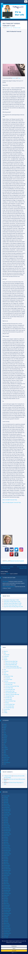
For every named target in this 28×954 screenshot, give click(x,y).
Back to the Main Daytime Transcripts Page (12, 502)
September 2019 (7, 933)
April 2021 (6, 902)
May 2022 (6, 880)
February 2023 (7, 865)
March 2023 (6, 864)
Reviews (7, 702)
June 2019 (6, 936)
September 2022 (7, 874)
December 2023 (7, 849)
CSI (4, 731)
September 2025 (7, 814)
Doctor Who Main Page (10, 689)
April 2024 (6, 842)
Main (5, 751)
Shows (5, 711)
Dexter (5, 737)
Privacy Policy (7, 709)
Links (5, 673)
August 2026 (6, 796)
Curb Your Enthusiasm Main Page (12, 686)
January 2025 (7, 827)
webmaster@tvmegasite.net (9, 586)
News (5, 754)
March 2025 (6, 824)
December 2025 (7, 809)
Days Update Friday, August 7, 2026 (11, 600)
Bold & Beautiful (17, 560)
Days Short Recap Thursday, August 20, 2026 (13, 606)
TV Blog (5, 712)
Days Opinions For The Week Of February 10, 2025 (7, 567)
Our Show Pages (8, 679)
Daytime (5, 659)
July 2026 (6, 797)
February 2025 (7, 826)
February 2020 (7, 925)
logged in (8, 573)
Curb (5, 732)
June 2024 (6, 839)
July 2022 (6, 877)
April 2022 (6, 882)
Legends (5, 747)
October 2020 (7, 912)
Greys (5, 746)
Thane (19, 78)
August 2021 (6, 895)
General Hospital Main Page (11, 664)
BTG (5, 729)
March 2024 (6, 844)
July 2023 (6, 857)
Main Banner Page (9, 676)
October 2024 (7, 832)
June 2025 (6, 819)
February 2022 (7, 885)
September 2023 (7, 854)
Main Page (6, 674)
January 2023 (7, 867)
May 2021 (6, 900)
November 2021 (7, 890)
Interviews (6, 671)
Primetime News (8, 699)
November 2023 (7, 850)
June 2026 (6, 799)
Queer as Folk (7, 757)
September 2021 (7, 893)
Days (5, 734)
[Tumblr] (16, 554)
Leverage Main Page (9, 696)
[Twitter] (16, 549)
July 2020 (6, 917)
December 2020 (7, 908)
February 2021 (7, 905)
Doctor (5, 739)
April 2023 (6, 862)
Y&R (5, 764)
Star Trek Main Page (9, 706)
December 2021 (7, 888)
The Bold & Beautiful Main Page (12, 666)
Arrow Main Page (8, 684)
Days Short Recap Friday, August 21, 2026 (12, 603)
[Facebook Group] (12, 549)
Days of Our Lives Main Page (11, 663)
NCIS (5, 752)
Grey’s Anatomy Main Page (10, 693)
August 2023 (6, 855)
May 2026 (6, 801)
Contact (5, 658)
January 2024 (7, 847)
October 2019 (7, 932)
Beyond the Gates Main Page (11, 661)
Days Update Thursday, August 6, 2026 (12, 601)
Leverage (6, 749)
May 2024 (6, 840)
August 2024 (6, 835)
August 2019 (6, 935)
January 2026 (7, 807)
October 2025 (7, 812)
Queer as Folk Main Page (10, 701)
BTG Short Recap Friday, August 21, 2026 (12, 605)
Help (5, 669)
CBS (15, 561)
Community (6, 656)
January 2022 (7, 887)
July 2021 (6, 897)
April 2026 (6, 802)
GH (4, 744)
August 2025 (6, 816)
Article (5, 726)
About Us (6, 651)
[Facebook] (7, 549)
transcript (22, 561)
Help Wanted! (5, 581)
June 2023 (6, 859)
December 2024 (7, 829)
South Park (6, 759)
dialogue (18, 561)
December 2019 (7, 928)
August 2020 (6, 915)
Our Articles (7, 678)
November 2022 (7, 870)
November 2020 (7, 910)
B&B (6, 560)
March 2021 (6, 903)
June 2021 (6, 898)
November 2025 (7, 811)
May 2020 (6, 920)
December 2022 (7, 869)
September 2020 (7, 913)
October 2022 (7, 872)
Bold (13, 560)
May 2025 (6, 821)
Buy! (5, 653)
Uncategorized (7, 762)
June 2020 (6, 918)
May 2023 (6, 860)
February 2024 (7, 845)
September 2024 (7, 834)
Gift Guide (7, 654)
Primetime (6, 681)
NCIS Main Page (8, 698)
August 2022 (6, 875)
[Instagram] (21, 549)
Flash (5, 742)
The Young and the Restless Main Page (13, 668)
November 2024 (7, 830)
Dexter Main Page (9, 688)
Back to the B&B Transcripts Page (10, 500)
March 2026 (6, 804)
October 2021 (7, 892)
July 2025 (6, 817)
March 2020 (6, 923)
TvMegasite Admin (17, 27)
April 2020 (6, 922)
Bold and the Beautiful (10, 561)
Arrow (5, 724)
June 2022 (6, 879)
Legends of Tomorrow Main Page (12, 694)
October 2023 (7, 852)
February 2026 (7, 806)
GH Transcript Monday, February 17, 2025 (22, 567)
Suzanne (14, 78)
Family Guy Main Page (9, 691)
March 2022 (6, 883)
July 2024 (6, 837)
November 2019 (7, 930)
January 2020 (7, 927)
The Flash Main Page (9, 707)
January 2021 (6, 907)
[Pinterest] (12, 554)
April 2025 (6, 822)
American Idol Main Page (10, 683)
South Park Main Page (10, 704)
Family (5, 741)
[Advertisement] (14, 47)
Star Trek (6, 761)
